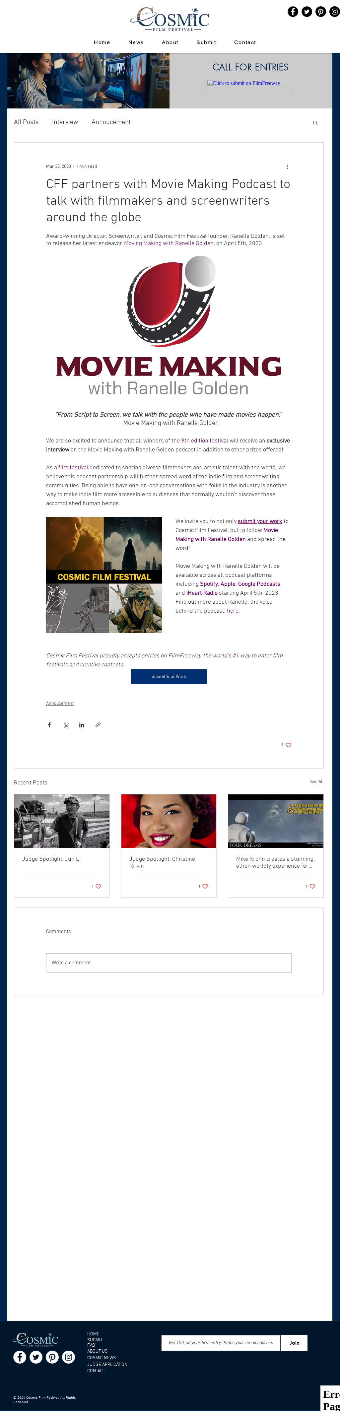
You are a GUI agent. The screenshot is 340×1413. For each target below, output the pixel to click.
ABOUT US (97, 1351)
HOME (93, 1334)
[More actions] (288, 166)
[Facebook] (19, 1357)
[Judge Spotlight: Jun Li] (61, 821)
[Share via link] (98, 725)
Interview (65, 122)
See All (317, 782)
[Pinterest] (320, 11)
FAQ (91, 1345)
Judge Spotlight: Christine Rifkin (162, 863)
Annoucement (111, 122)
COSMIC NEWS (101, 1358)
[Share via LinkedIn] (82, 725)
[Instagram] (68, 1357)
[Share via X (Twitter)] (65, 725)
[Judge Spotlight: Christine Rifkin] (169, 821)
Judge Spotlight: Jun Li (51, 859)
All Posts (26, 122)
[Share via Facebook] (49, 725)
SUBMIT (94, 1340)
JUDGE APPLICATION (107, 1365)
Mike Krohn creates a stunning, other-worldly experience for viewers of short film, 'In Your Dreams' (275, 863)
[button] (315, 122)
